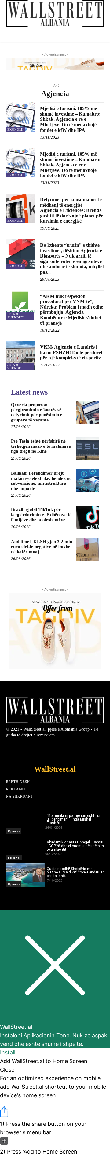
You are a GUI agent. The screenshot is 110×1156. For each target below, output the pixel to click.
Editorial (14, 857)
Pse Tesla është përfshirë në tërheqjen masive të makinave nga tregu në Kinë (41, 446)
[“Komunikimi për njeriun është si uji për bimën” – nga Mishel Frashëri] (25, 822)
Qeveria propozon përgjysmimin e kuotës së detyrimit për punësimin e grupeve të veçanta (36, 412)
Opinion (14, 831)
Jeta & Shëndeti (15, 316)
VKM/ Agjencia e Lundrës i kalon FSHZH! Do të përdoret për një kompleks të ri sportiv (71, 352)
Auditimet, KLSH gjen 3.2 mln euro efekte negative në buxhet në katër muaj (41, 546)
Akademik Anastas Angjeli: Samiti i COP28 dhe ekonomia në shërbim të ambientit (75, 846)
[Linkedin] (55, 750)
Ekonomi (15, 129)
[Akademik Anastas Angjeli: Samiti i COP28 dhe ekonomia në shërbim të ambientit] (25, 848)
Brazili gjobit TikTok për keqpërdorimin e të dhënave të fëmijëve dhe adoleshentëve (41, 514)
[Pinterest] (89, 750)
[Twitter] (38, 750)
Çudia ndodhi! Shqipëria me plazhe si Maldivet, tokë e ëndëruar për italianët (75, 872)
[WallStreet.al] (55, 13)
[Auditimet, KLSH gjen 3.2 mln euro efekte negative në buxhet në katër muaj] (87, 549)
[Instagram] (72, 750)
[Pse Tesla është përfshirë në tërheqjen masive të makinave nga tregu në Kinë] (87, 448)
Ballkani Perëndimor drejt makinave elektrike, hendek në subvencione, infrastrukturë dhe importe (41, 481)
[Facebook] (21, 750)
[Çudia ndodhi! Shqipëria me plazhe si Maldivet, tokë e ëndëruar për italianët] (25, 875)
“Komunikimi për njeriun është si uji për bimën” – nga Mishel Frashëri (73, 819)
